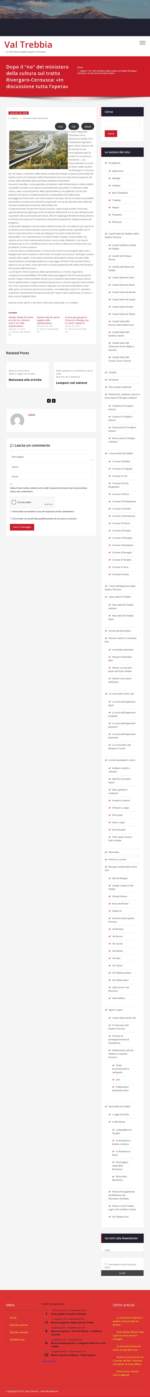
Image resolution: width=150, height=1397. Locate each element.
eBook (88, 126)
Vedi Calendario (49, 1361)
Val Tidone (117, 966)
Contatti (112, 372)
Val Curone (117, 944)
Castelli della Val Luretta (123, 300)
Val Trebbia (28, 44)
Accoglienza (114, 163)
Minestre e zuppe (120, 808)
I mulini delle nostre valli (124, 1018)
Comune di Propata (121, 531)
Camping (116, 200)
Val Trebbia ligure (120, 980)
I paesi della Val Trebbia (120, 597)
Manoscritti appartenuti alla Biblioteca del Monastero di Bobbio (121, 1195)
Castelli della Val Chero (123, 278)
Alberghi (116, 178)
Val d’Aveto (117, 951)
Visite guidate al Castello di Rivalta (68, 1313)
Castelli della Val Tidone (123, 314)
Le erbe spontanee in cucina (122, 760)
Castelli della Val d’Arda (123, 285)
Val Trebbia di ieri (120, 1217)
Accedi (13, 1318)
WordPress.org (17, 1340)
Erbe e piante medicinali (120, 387)
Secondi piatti (118, 830)
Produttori (117, 215)
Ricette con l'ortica (19, 370)
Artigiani (116, 186)
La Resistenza (118, 1122)
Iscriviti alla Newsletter (120, 631)
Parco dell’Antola (120, 904)
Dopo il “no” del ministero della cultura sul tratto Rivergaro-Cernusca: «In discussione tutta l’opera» (107, 72)
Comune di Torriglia (121, 560)
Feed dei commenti (19, 1332)
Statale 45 (117, 911)
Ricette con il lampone (68, 376)
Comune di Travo (120, 567)
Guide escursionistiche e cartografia (120, 1069)
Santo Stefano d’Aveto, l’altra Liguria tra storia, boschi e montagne (128, 1335)
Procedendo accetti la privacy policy (120, 1266)
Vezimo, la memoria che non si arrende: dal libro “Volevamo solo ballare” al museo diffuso (128, 1360)
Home (80, 67)
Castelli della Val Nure (122, 307)
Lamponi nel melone (71, 383)
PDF (74, 126)
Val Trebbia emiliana (121, 973)
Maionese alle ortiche (25, 380)
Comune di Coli (119, 476)
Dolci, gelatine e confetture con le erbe (74, 372)
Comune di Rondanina (122, 545)
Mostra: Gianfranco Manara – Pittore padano (73, 1355)
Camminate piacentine (122, 650)
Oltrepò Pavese (119, 896)
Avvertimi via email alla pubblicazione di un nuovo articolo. (44, 518)
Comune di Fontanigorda (124, 501)
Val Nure (116, 958)
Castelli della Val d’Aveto (124, 292)
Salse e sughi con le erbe (22, 373)
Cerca (109, 112)
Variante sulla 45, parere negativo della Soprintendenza (48, 320)
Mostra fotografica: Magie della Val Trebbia (72, 1322)
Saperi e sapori (116, 1010)
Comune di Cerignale (122, 469)
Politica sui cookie (117, 859)
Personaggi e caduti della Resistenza (120, 1165)
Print (60, 126)
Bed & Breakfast (120, 193)
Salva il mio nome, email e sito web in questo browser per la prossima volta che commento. (48, 489)
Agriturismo (117, 171)
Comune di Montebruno (123, 516)
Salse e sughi (118, 822)
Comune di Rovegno (122, 553)
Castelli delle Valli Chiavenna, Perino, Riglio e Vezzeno (121, 346)
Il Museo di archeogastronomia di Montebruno (118, 1039)
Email (107, 1250)
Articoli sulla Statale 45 (35, 118)
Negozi (115, 207)
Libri (118, 1080)
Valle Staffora (118, 998)
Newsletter (114, 852)
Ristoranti (116, 222)
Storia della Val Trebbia (119, 1106)
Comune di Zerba (120, 574)
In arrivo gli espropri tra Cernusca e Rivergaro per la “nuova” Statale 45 (77, 320)
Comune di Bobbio (121, 461)
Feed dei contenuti (19, 1325)
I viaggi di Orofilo (120, 1115)
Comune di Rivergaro (122, 538)
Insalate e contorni (121, 801)
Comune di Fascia (120, 494)
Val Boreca (117, 936)
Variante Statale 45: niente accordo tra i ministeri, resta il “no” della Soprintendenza (20, 321)
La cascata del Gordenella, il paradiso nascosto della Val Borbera (128, 1321)
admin (14, 118)
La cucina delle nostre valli (121, 694)
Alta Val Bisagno (120, 878)
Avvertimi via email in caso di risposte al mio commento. (43, 511)
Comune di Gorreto (121, 509)
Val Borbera (117, 929)
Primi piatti (117, 815)
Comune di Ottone (121, 523)
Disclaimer (114, 380)
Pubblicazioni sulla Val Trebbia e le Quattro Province (120, 1054)
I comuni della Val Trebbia (121, 453)
